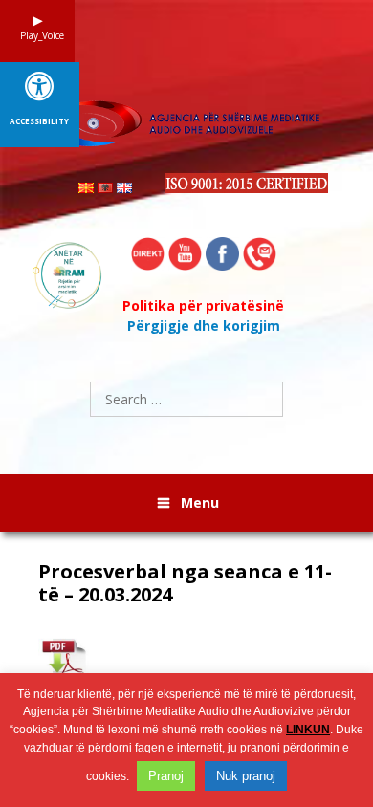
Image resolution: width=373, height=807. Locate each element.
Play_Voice (37, 35)
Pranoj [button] (166, 776)
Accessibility (39, 121)
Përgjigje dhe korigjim (203, 325)
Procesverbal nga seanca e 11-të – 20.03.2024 (185, 583)
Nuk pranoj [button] (245, 776)
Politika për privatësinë (203, 305)
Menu (200, 502)
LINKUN (308, 729)
